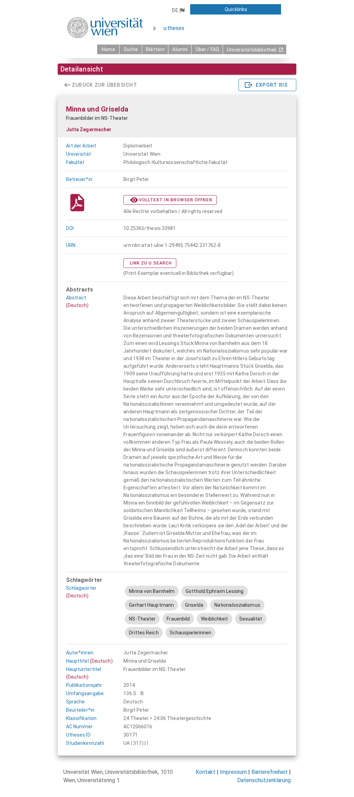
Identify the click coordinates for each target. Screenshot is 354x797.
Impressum (233, 772)
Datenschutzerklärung (264, 780)
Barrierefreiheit (269, 772)
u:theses (174, 28)
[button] (178, 10)
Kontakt (205, 772)
